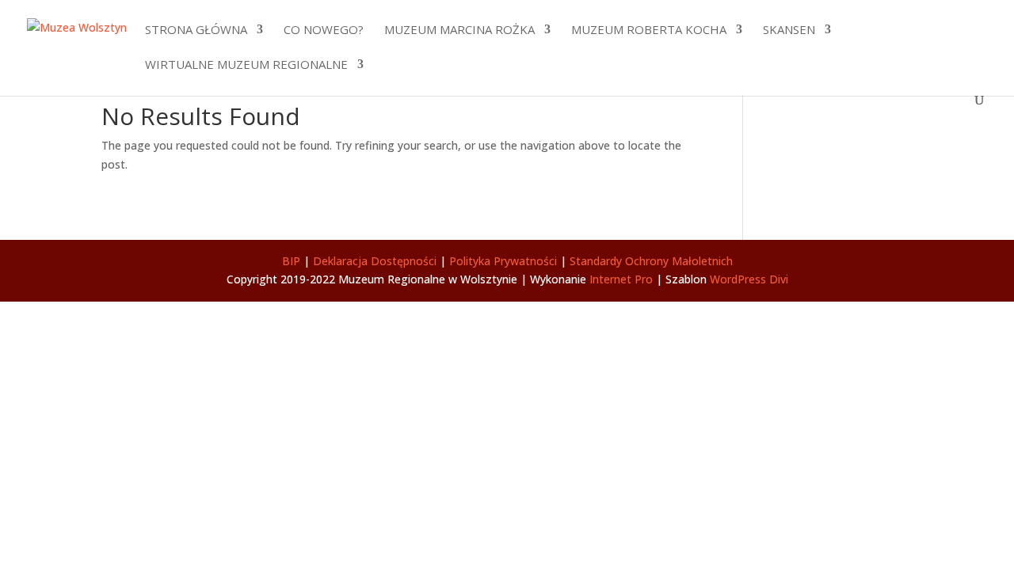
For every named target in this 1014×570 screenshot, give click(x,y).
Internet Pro (621, 279)
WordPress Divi (749, 279)
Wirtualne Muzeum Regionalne (246, 65)
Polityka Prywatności (503, 260)
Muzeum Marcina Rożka (459, 30)
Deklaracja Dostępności (374, 260)
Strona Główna (196, 30)
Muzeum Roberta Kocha (648, 30)
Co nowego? (324, 30)
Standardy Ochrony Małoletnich (651, 260)
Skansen (789, 30)
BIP (291, 260)
